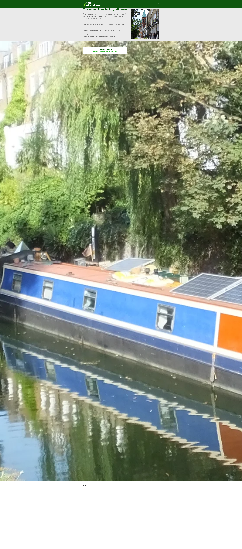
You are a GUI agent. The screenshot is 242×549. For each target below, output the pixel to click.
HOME (123, 3)
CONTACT (154, 3)
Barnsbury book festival (92, 505)
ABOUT (127, 3)
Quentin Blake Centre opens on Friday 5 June (99, 490)
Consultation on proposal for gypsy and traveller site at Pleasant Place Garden (111, 533)
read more (86, 497)
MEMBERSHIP (148, 3)
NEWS (132, 3)
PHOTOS (142, 3)
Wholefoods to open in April (94, 520)
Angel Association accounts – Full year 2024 (99, 548)
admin (87, 492)
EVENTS (137, 3)
